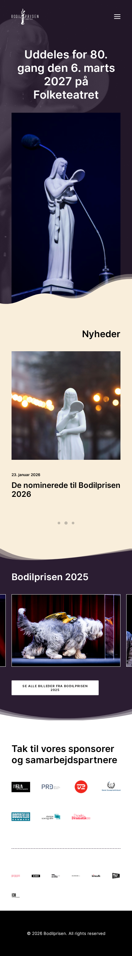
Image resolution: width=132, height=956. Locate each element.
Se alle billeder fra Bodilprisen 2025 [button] (55, 688)
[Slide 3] (73, 523)
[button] (117, 16)
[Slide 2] (66, 523)
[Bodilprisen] (25, 17)
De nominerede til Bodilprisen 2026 (66, 490)
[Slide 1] (58, 523)
